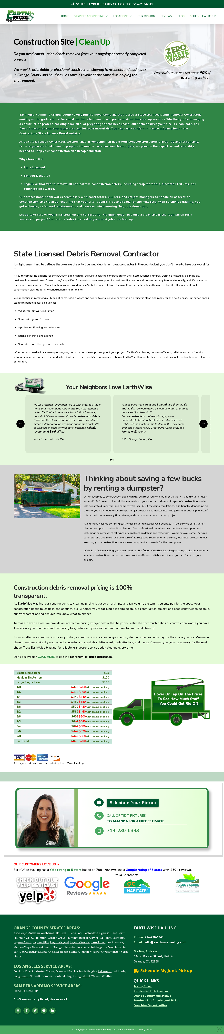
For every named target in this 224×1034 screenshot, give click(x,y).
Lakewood (104, 971)
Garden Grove (56, 938)
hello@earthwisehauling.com (164, 942)
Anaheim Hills (50, 933)
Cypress (104, 933)
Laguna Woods (80, 942)
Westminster (111, 951)
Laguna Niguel (59, 942)
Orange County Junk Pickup (152, 996)
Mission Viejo (22, 947)
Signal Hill (83, 976)
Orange (57, 947)
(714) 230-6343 (142, 4)
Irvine (95, 938)
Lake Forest (98, 942)
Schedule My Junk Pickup (166, 970)
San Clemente (117, 947)
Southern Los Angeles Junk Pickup (157, 1000)
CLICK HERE (46, 657)
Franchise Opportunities (150, 1005)
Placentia (69, 947)
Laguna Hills (41, 942)
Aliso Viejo (20, 933)
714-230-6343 (123, 830)
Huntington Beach (78, 938)
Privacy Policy (145, 1029)
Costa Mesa (91, 933)
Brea (63, 933)
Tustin (84, 951)
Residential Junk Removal (151, 991)
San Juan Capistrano (26, 951)
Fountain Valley (23, 938)
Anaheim (34, 933)
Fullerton (40, 938)
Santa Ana (46, 951)
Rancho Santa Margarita (92, 947)
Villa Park (96, 951)
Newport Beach (41, 947)
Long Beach (21, 976)
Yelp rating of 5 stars (65, 870)
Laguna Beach (22, 942)
